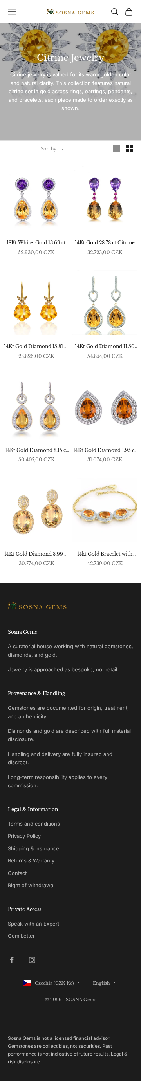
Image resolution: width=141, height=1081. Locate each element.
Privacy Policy (24, 836)
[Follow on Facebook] (12, 960)
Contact (17, 873)
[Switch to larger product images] (116, 149)
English (101, 983)
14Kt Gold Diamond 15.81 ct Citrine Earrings (36, 347)
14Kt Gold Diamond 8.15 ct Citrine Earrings (36, 450)
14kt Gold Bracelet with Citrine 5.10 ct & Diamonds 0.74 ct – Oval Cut (105, 554)
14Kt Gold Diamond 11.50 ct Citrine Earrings (105, 347)
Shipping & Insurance (33, 848)
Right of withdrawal (31, 885)
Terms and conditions (34, 824)
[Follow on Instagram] (32, 960)
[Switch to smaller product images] (129, 149)
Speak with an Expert (33, 923)
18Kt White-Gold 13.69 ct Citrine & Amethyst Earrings (36, 243)
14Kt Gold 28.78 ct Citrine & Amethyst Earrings (105, 243)
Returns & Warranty (31, 860)
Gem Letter (21, 936)
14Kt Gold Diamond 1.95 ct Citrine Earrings (104, 450)
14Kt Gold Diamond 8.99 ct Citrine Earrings (36, 554)
